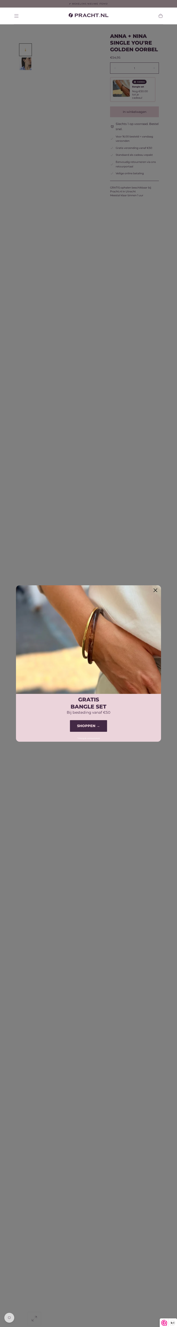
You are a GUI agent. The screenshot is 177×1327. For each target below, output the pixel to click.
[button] (16, 16)
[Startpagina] (88, 16)
